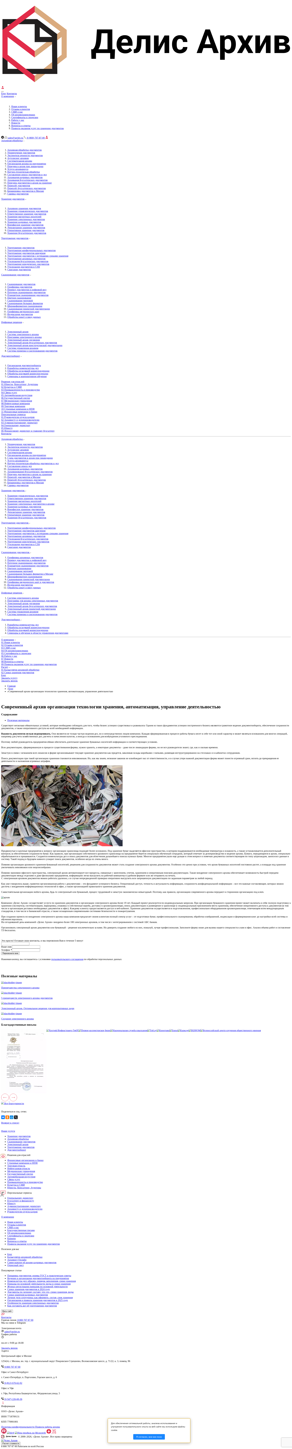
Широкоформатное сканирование (24, 306)
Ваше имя (6, 946)
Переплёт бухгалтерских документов (26, 188)
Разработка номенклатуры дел (23, 368)
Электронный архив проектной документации (31, 609)
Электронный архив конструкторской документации (34, 345)
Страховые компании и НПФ (22, 1163)
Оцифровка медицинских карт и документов (30, 582)
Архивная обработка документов (24, 150)
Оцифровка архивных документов (25, 557)
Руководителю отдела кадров (22, 1211)
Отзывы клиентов (16, 1224)
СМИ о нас (13, 1227)
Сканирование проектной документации (28, 309)
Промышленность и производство (25, 1182)
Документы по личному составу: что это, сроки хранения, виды (40, 1292)
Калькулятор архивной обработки (24, 1257)
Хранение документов (12, 199)
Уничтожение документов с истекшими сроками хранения (37, 256)
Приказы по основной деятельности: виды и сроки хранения (39, 1284)
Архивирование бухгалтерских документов (30, 471)
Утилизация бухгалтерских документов (27, 261)
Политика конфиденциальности (18, 1427)
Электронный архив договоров (23, 340)
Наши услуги (8, 1131)
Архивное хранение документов (24, 208)
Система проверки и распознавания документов (32, 351)
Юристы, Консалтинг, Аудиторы (24, 1187)
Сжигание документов (19, 269)
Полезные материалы (18, 720)
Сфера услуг (13, 1179)
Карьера (11, 1238)
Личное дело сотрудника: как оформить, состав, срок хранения (40, 1297)
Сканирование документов (15, 274)
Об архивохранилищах (19, 1233)
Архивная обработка (12, 140)
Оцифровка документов (19, 287)
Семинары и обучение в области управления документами (37, 633)
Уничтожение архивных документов (26, 258)
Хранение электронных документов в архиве (30, 504)
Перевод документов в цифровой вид (26, 289)
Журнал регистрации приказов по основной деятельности (37, 1286)
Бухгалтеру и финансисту (20, 1200)
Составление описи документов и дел (27, 174)
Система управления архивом (22, 348)
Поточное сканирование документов (26, 292)
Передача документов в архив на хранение (29, 183)
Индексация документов (20, 314)
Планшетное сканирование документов (28, 295)
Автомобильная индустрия (21, 1176)
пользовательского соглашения (67, 959)
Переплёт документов (18, 185)
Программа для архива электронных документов (32, 600)
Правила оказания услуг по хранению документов (33, 1244)
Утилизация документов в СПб (23, 267)
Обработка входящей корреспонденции (27, 373)
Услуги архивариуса (17, 169)
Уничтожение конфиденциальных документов (31, 250)
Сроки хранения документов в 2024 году (28, 1289)
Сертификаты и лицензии (20, 1235)
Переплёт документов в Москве (23, 477)
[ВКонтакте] (3, 1117)
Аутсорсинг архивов (18, 158)
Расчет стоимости (10, 1443)
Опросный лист (15, 1265)
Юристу (11, 1203)
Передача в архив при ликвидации (25, 166)
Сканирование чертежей (20, 300)
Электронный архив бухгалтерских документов (32, 342)
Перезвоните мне (10, 953)
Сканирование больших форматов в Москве (30, 574)
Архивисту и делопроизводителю (24, 1209)
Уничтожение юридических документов (28, 264)
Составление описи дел (19, 466)
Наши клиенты (15, 1222)
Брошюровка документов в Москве (25, 191)
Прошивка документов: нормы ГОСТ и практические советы (39, 1275)
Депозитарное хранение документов (26, 227)
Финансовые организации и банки (25, 1160)
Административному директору (24, 1206)
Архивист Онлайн (16, 1259)
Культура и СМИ (16, 1185)
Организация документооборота (24, 365)
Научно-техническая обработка (23, 172)
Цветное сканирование (19, 298)
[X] (16, 1117)
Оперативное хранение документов (25, 230)
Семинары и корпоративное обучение (27, 376)
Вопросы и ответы (17, 1241)
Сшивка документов (18, 193)
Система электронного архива (23, 334)
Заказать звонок (9, 680)
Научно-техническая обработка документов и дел (33, 463)
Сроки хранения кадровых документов (27, 1294)
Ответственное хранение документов (26, 214)
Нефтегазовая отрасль (18, 1168)
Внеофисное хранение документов (25, 225)
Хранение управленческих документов (27, 211)
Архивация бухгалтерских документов (27, 180)
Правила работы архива (47, 1427)
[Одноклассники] (7, 1117)
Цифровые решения (11, 322)
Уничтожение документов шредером (26, 253)
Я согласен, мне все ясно (149, 1437)
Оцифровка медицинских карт (23, 311)
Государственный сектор (20, 1174)
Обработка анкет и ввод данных (24, 317)
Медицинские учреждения (21, 1171)
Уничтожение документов (14, 238)
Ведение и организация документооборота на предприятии (38, 1278)
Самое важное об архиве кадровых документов (31, 1262)
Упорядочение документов (21, 152)
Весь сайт (7, 1311)
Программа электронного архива (24, 337)
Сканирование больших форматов (25, 303)
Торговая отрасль (16, 1165)
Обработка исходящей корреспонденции (28, 371)
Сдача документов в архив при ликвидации (30, 458)
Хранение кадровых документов (24, 222)
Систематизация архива (19, 161)
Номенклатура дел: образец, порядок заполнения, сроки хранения (41, 1281)
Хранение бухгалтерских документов (26, 233)
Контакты (12, 93)
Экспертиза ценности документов (25, 155)
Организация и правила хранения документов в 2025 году (37, 1300)
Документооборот (10, 356)
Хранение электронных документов (26, 219)
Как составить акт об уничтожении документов (32, 1305)
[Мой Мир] (11, 1117)
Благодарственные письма (21, 1230)
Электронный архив (17, 331)
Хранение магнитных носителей (24, 216)
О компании (7, 96)
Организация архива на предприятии (26, 163)
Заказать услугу (9, 678)
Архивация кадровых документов (25, 177)
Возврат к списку (10, 1123)
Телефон (6, 950)
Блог (3, 93)
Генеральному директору (20, 1198)
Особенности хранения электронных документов (33, 1303)
